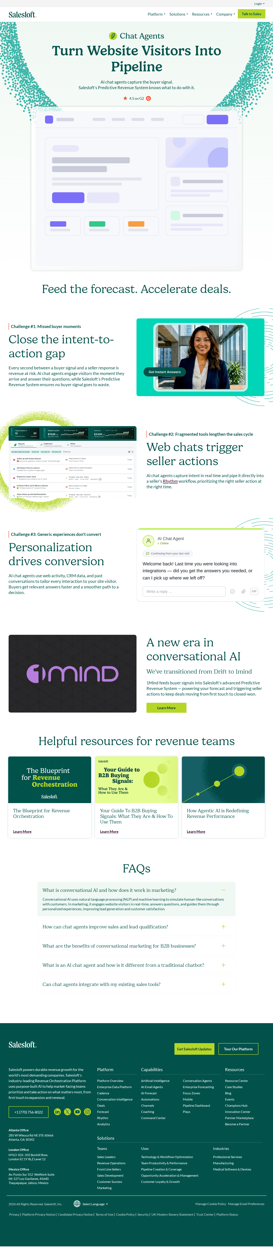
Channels (147, 1105)
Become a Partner (237, 1124)
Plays (186, 1111)
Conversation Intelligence (115, 1099)
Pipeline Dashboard (196, 1105)
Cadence (103, 1093)
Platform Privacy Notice (38, 1214)
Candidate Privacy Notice (75, 1214)
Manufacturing (223, 1163)
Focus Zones (191, 1093)
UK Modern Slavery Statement (172, 1214)
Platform (155, 14)
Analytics (103, 1124)
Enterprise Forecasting (198, 1087)
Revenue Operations (111, 1163)
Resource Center (236, 1081)
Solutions (177, 14)
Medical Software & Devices (232, 1169)
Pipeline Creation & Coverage (161, 1169)
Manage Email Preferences (246, 1204)
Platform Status (227, 1214)
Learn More (166, 708)
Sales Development (110, 1175)
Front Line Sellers (109, 1169)
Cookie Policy (125, 1214)
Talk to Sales (251, 14)
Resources (200, 14)
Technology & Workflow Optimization (167, 1157)
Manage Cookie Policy (210, 1204)
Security (143, 1214)
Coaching (147, 1111)
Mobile (188, 1099)
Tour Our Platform (238, 1049)
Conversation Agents (197, 1081)
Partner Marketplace (239, 1118)
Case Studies (234, 1087)
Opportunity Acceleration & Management (169, 1175)
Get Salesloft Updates (194, 1049)
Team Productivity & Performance (164, 1163)
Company (224, 14)
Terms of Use (104, 1214)
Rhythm (170, 480)
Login (258, 3)
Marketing (104, 1188)
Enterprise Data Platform (114, 1087)
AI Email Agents (152, 1087)
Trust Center (205, 1214)
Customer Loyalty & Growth (160, 1181)
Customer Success (109, 1181)
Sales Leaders (106, 1157)
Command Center (153, 1118)
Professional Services (227, 1157)
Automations (150, 1099)
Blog (228, 1093)
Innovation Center (237, 1111)
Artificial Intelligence (155, 1081)
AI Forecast (149, 1093)
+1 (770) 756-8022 (28, 1112)
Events (229, 1099)
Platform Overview (110, 1081)
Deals (101, 1105)
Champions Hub (236, 1105)
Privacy (14, 1214)
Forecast (103, 1111)
